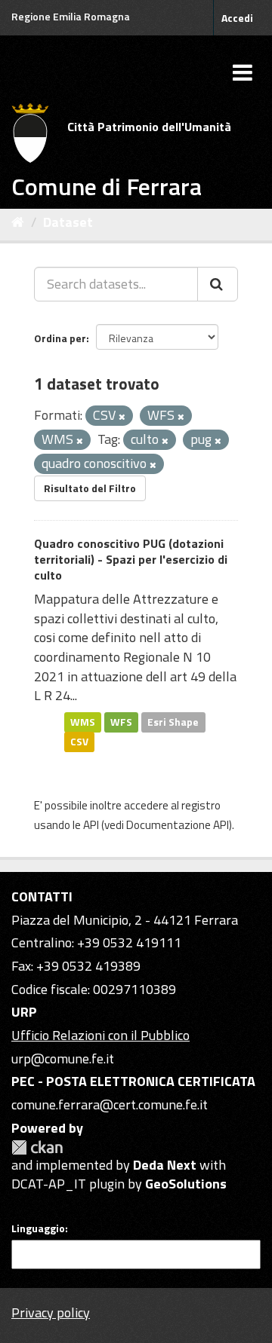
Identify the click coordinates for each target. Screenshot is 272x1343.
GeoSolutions (186, 1183)
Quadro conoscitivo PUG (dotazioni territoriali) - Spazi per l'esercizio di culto (130, 559)
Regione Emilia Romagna (70, 16)
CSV (79, 741)
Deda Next (164, 1165)
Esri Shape (173, 722)
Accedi (237, 18)
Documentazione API (177, 825)
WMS (82, 722)
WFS (121, 722)
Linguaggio (38, 1228)
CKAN (37, 1147)
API (91, 825)
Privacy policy (50, 1312)
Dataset (68, 222)
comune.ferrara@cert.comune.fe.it (109, 1104)
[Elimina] (122, 417)
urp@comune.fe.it (62, 1058)
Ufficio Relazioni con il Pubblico (100, 1035)
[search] (217, 284)
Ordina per (60, 338)
